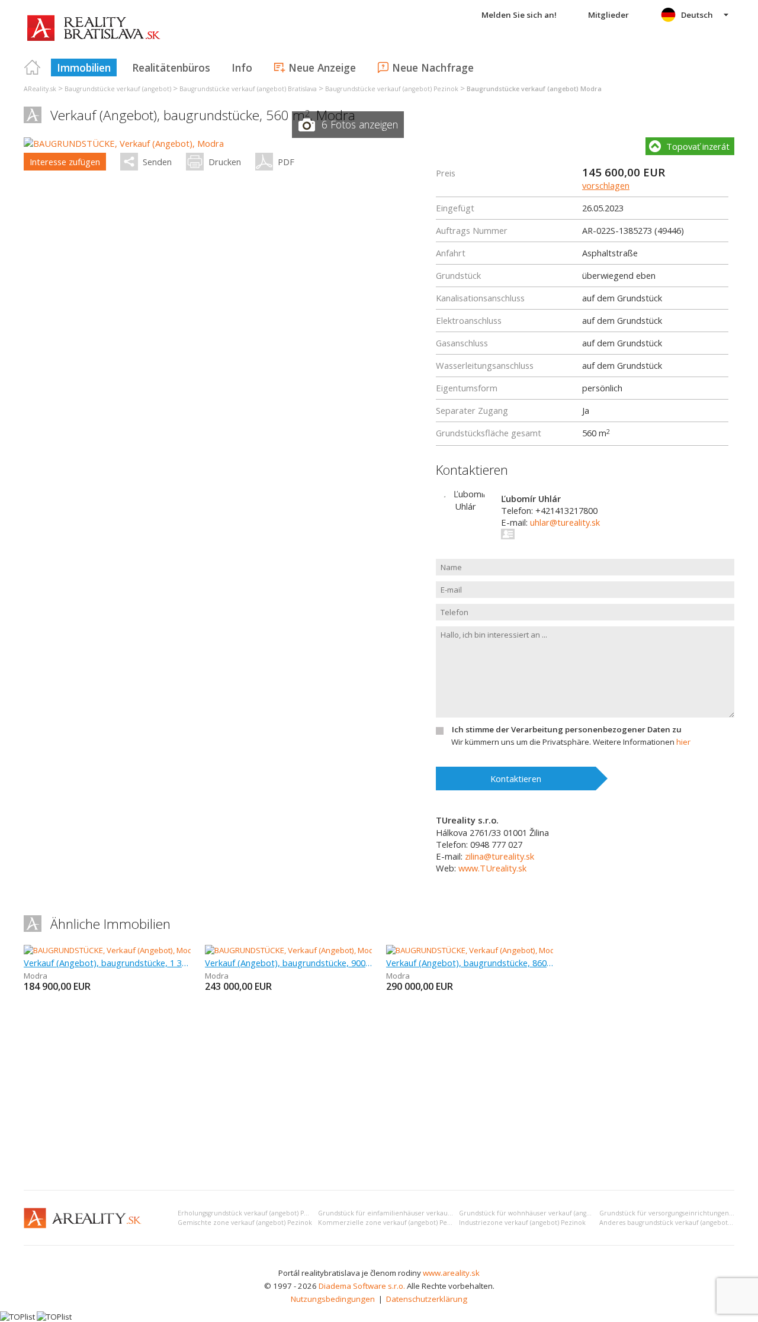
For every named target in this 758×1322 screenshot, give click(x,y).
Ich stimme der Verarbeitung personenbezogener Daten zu (567, 729)
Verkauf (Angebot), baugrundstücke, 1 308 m (107, 963)
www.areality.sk (451, 1273)
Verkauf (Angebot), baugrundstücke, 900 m (288, 963)
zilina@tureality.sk (499, 856)
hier (683, 741)
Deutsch (697, 14)
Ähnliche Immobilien (110, 924)
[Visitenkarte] (508, 534)
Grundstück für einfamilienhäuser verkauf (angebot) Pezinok (413, 1213)
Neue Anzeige (322, 67)
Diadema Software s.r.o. (362, 1286)
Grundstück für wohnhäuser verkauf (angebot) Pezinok (544, 1213)
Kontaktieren (515, 778)
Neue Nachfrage (433, 67)
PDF (286, 162)
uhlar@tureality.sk (565, 522)
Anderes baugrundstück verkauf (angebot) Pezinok (677, 1222)
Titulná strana (32, 67)
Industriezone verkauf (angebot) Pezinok (522, 1222)
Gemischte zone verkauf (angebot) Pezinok (245, 1222)
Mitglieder (608, 14)
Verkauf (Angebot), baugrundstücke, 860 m (469, 963)
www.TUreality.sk (492, 868)
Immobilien (84, 67)
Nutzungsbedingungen (333, 1299)
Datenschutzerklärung (426, 1299)
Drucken (224, 162)
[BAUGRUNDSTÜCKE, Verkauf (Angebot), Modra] (124, 143)
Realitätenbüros (171, 67)
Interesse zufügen (65, 162)
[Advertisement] (379, 1092)
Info (242, 67)
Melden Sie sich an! (519, 14)
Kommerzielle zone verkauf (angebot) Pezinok (391, 1222)
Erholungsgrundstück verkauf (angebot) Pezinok (251, 1213)
